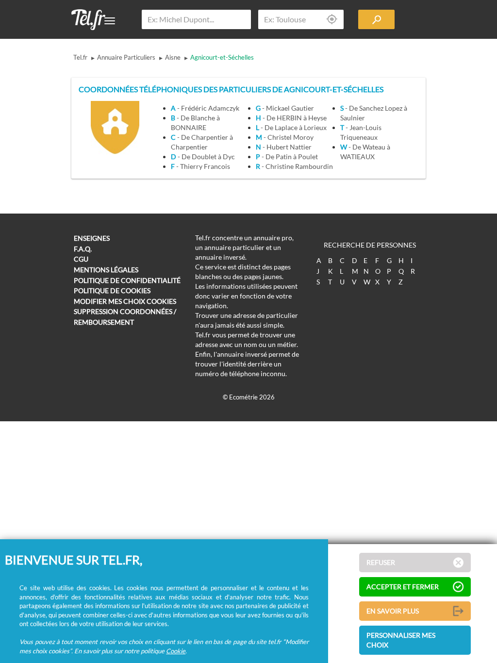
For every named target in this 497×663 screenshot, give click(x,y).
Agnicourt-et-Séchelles (222, 57)
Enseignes (92, 238)
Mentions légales (106, 269)
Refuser (380, 562)
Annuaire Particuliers (126, 57)
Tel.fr (80, 57)
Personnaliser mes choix (400, 640)
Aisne (173, 57)
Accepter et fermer (402, 586)
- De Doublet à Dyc (203, 156)
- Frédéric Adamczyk (205, 108)
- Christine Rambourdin (294, 166)
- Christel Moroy (285, 137)
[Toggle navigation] (109, 21)
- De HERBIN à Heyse (291, 118)
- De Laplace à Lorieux (291, 127)
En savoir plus (392, 611)
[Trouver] (376, 19)
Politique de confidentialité (127, 280)
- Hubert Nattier (284, 147)
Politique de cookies (112, 290)
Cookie (175, 651)
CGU (81, 259)
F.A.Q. (83, 249)
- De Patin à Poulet (287, 156)
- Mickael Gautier (285, 108)
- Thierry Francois (200, 166)
